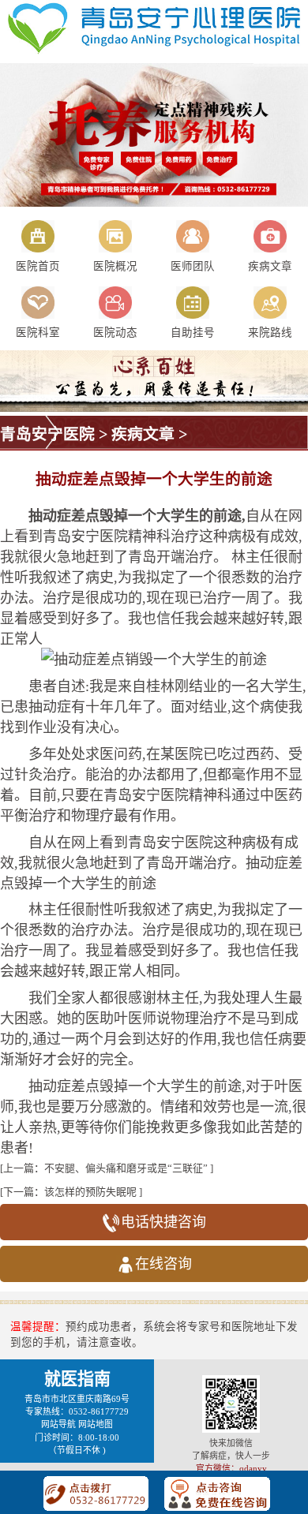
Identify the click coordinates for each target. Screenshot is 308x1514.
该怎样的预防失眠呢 (90, 1192)
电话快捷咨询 (163, 1222)
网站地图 (95, 1424)
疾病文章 (143, 434)
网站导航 (58, 1424)
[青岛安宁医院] (154, 51)
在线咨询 (163, 1264)
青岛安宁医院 (47, 434)
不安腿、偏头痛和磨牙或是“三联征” (126, 1168)
